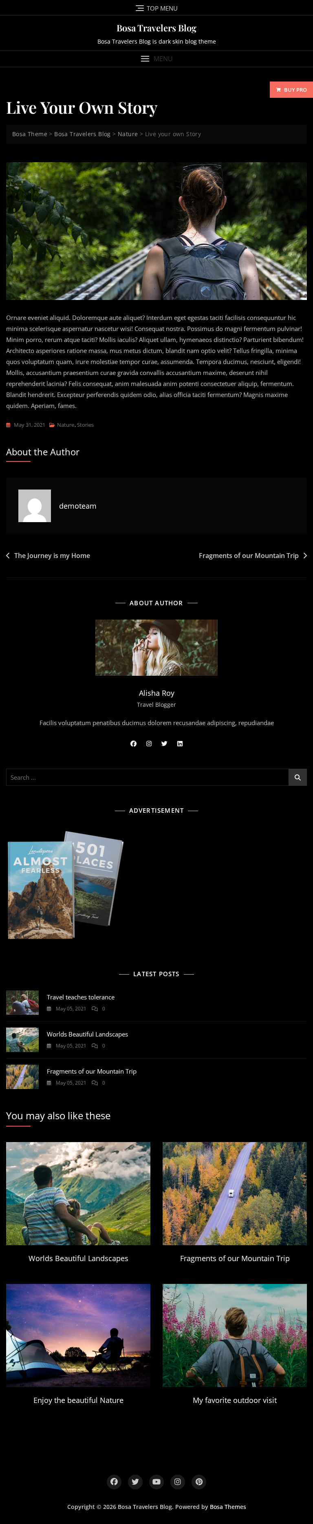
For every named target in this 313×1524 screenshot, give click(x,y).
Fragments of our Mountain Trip (249, 555)
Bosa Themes (228, 1507)
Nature (65, 424)
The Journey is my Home (52, 555)
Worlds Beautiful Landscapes (87, 1034)
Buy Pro (295, 89)
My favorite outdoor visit (235, 1400)
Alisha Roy (156, 693)
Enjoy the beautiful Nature (78, 1400)
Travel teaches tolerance (81, 997)
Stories (85, 424)
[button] (156, 59)
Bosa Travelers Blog (156, 28)
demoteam (78, 506)
